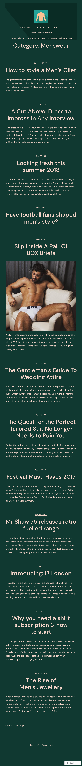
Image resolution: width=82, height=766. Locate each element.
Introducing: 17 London (41, 573)
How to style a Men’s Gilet (41, 70)
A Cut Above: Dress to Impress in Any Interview (41, 115)
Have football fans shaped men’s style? (41, 218)
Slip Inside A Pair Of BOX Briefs (41, 250)
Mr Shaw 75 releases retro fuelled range (41, 525)
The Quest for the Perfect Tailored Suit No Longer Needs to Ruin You (41, 428)
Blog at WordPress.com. (41, 745)
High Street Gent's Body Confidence (41, 27)
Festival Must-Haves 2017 (41, 476)
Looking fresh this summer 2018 (41, 166)
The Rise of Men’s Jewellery (41, 684)
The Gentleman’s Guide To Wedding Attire (41, 374)
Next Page (21, 725)
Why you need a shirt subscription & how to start (41, 625)
